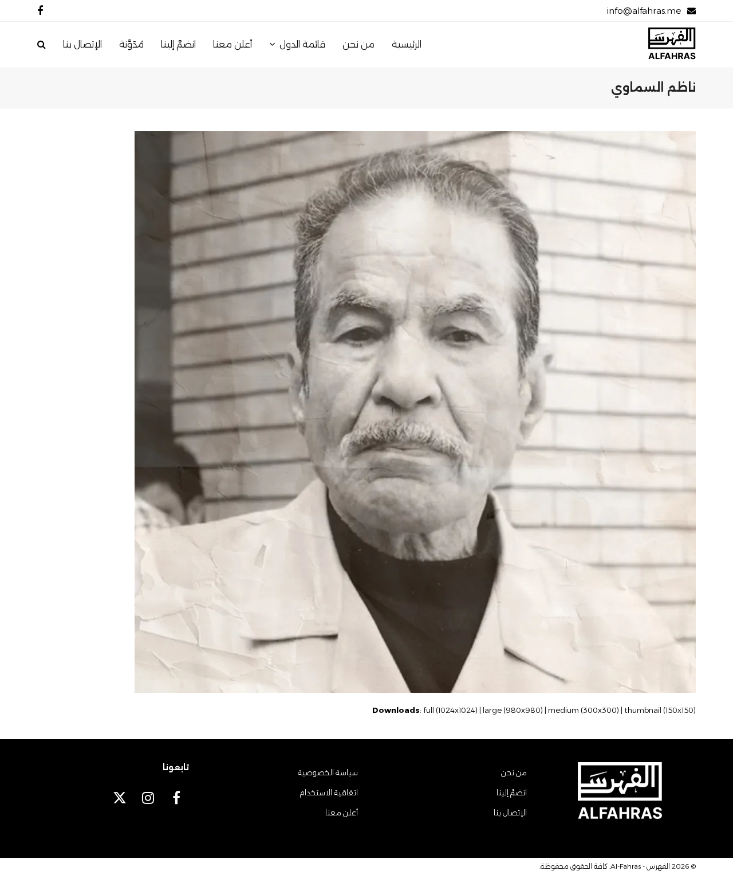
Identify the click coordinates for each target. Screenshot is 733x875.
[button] (41, 44)
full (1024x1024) (450, 710)
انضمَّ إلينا (511, 792)
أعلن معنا (341, 812)
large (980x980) (513, 710)
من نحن (514, 772)
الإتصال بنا (510, 812)
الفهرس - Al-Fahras (640, 866)
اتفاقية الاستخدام (328, 792)
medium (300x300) (583, 710)
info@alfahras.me (643, 10)
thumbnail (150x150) (660, 710)
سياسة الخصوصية (328, 772)
